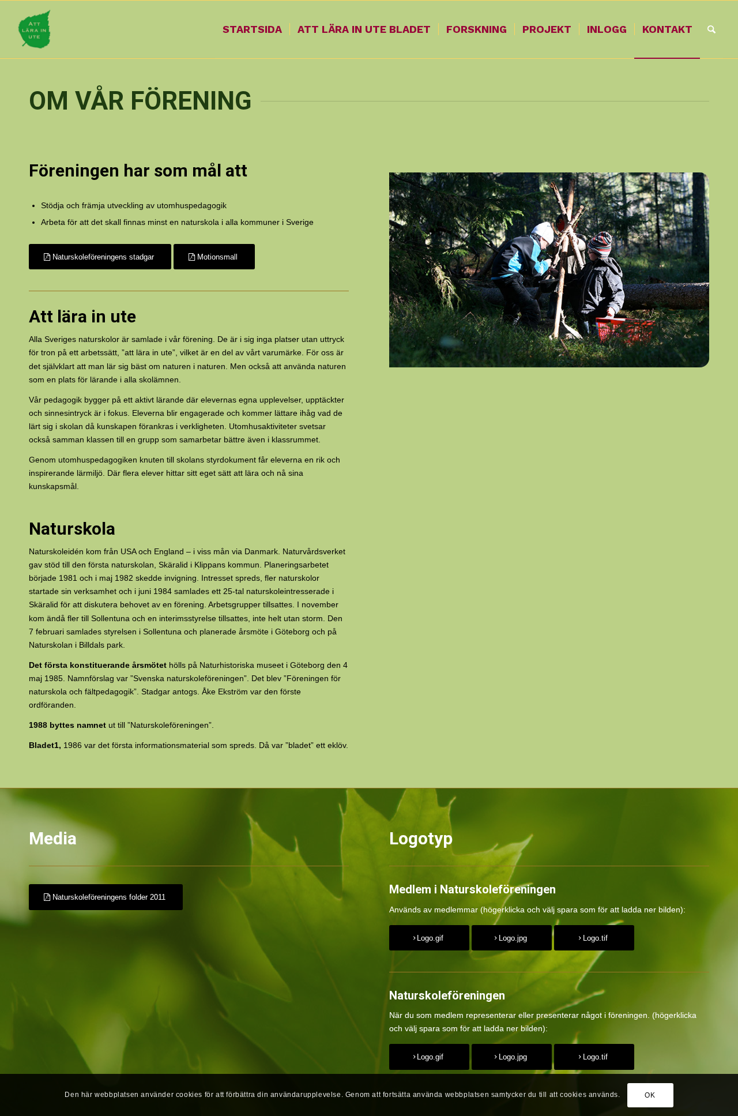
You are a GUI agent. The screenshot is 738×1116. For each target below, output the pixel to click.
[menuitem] (252, 29)
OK (650, 1095)
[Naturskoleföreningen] (35, 29)
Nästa (683, 270)
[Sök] (711, 29)
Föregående (415, 270)
